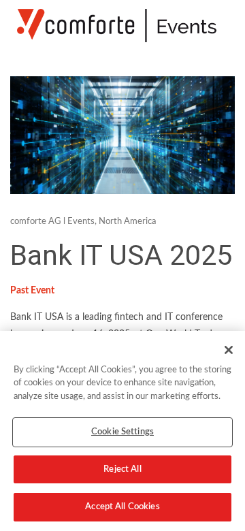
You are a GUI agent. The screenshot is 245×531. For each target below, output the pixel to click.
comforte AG (35, 221)
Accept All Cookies (122, 506)
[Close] (229, 350)
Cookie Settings (122, 432)
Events (81, 221)
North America (127, 221)
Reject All (122, 469)
